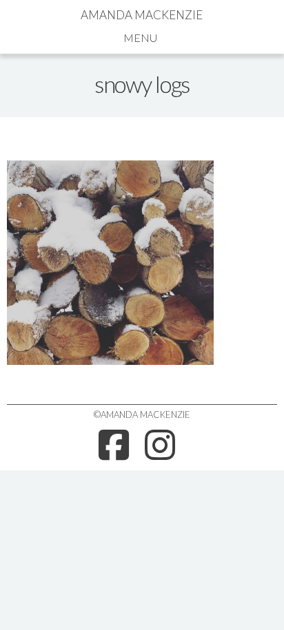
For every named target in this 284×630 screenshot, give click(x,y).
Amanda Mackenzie (142, 15)
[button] (141, 37)
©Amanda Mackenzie (142, 414)
